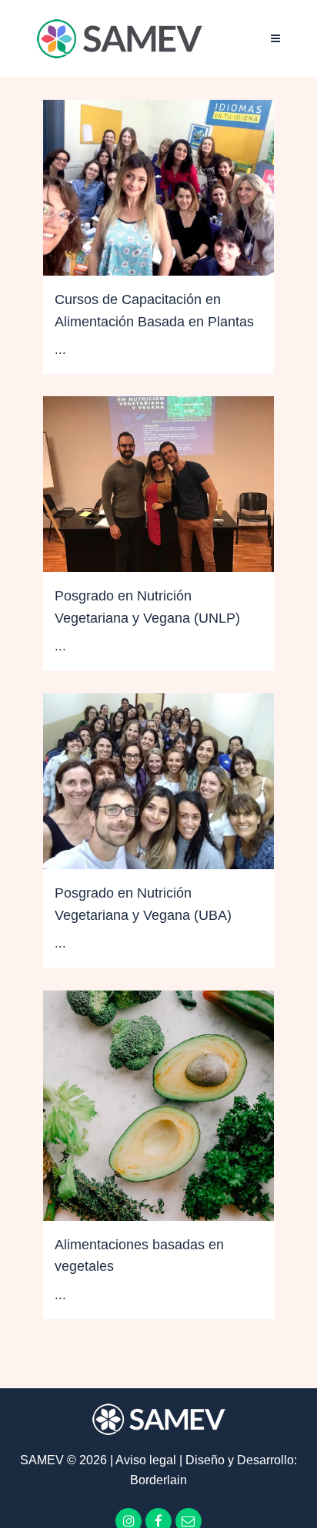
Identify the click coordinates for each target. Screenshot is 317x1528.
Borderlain (158, 1480)
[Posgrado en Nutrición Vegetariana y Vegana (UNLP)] (158, 484)
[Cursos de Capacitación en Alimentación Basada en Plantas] (158, 188)
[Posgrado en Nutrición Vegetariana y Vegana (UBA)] (158, 781)
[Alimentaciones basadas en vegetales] (158, 1106)
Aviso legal (147, 1460)
